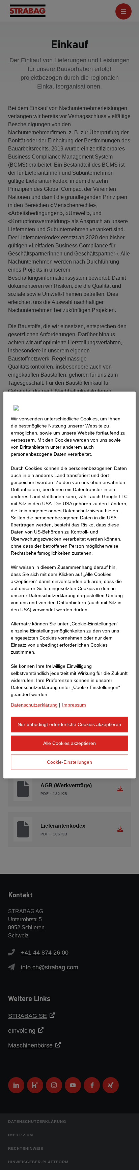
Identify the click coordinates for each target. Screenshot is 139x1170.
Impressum (74, 705)
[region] (69, 585)
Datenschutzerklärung (34, 705)
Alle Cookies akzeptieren (69, 743)
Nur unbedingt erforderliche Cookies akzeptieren (69, 724)
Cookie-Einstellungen (69, 762)
